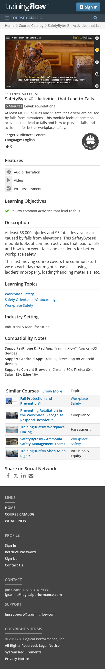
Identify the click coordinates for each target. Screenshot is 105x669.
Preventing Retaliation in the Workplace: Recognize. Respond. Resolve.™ (42, 415)
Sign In (90, 7)
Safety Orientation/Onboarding (30, 299)
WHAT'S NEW (15, 520)
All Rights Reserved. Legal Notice (32, 645)
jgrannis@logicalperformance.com (33, 594)
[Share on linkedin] (23, 476)
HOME (10, 507)
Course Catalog (31, 25)
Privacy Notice (17, 658)
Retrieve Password (20, 552)
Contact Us (14, 565)
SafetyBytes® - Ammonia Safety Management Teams (42, 441)
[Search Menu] (95, 18)
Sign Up (11, 558)
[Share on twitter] (15, 476)
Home (9, 25)
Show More (52, 391)
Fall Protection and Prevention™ (36, 401)
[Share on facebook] (8, 476)
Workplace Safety (19, 294)
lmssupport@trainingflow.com (30, 614)
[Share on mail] (31, 476)
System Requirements (23, 652)
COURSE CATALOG (26, 17)
